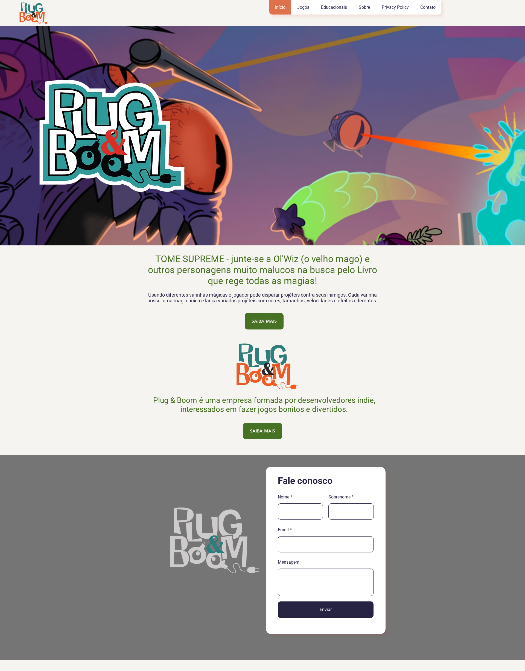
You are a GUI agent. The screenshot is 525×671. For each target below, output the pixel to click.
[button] (303, 7)
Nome (283, 497)
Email (283, 530)
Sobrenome (339, 497)
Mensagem (288, 562)
